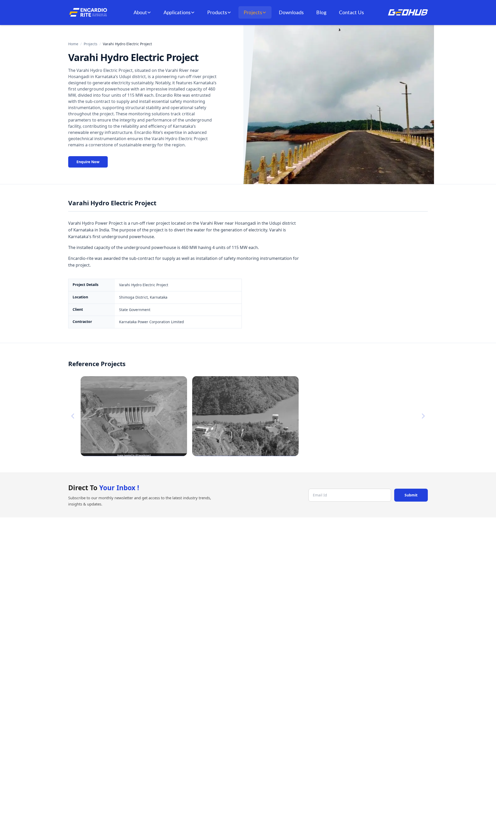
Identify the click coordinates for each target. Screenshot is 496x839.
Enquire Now (87, 161)
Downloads (291, 12)
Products (217, 12)
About (140, 12)
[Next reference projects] (423, 416)
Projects (253, 12)
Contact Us (351, 12)
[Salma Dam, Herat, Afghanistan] (134, 416)
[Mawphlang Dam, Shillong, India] (245, 416)
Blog (321, 12)
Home (73, 43)
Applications (177, 12)
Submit (411, 495)
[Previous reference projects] (73, 416)
